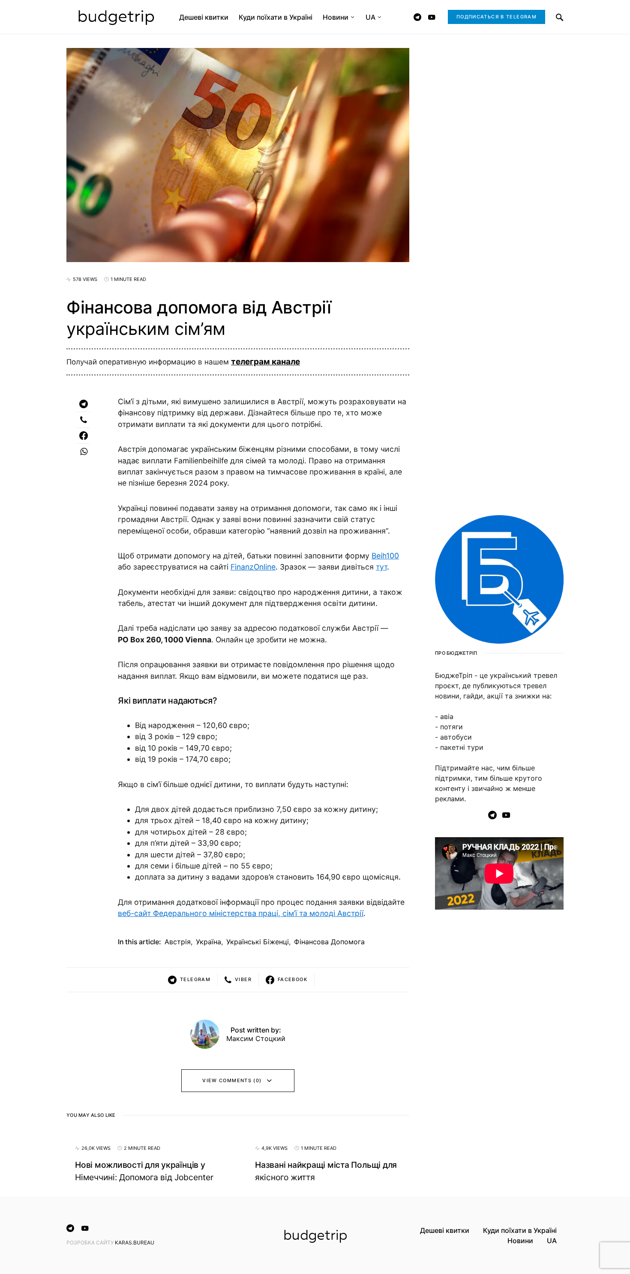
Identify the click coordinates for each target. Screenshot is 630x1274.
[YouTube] (431, 17)
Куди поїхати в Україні (520, 1230)
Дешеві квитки (444, 1230)
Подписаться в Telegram (496, 17)
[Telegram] (417, 17)
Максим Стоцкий (255, 1038)
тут (381, 566)
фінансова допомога (329, 941)
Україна (208, 941)
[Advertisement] (499, 1054)
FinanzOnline (253, 566)
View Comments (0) (231, 1080)
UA (552, 1240)
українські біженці (257, 941)
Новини (520, 1240)
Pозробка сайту (90, 1242)
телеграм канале (265, 362)
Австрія (178, 941)
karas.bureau (134, 1242)
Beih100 (385, 555)
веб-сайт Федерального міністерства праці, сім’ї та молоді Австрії (240, 913)
